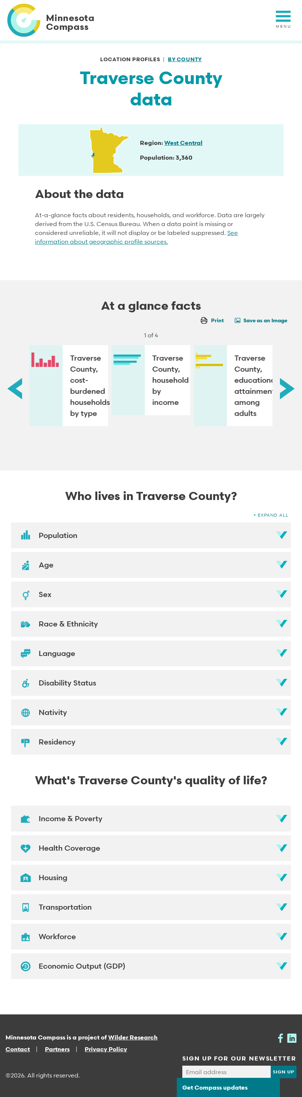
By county (185, 59)
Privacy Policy (106, 1049)
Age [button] (46, 565)
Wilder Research (133, 1037)
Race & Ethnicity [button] (68, 624)
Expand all (273, 515)
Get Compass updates (214, 1087)
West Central (183, 142)
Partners (57, 1049)
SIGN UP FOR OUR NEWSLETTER (239, 1058)
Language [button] (57, 653)
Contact (18, 1049)
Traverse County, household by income (170, 380)
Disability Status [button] (67, 683)
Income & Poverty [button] (70, 818)
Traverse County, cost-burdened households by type (89, 385)
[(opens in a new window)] (280, 1037)
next (287, 388)
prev (14, 388)
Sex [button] (45, 594)
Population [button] (58, 535)
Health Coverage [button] (69, 848)
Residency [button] (57, 742)
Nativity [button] (53, 712)
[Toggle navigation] (283, 20)
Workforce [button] (57, 936)
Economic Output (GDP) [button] (82, 966)
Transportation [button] (65, 907)
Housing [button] (53, 877)
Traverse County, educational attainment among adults (254, 385)
